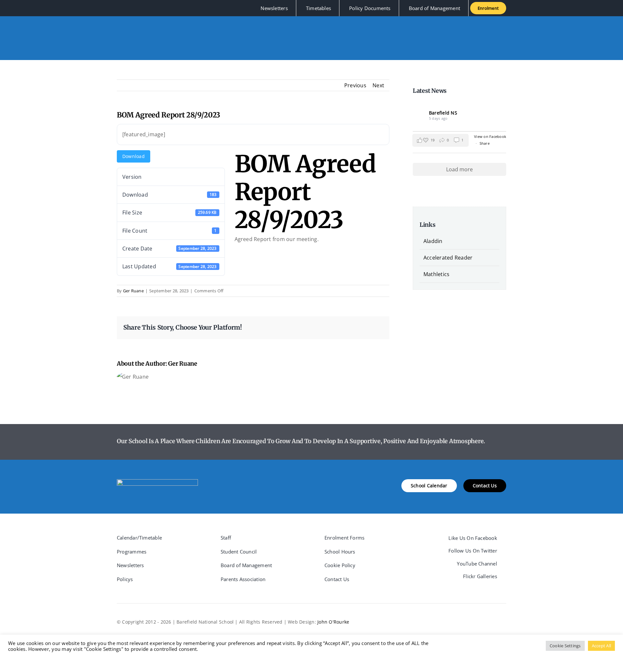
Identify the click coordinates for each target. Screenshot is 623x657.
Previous (355, 85)
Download (133, 156)
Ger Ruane (133, 291)
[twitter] (129, 8)
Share (485, 143)
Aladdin (433, 241)
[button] (440, 140)
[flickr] (150, 8)
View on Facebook (490, 136)
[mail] (161, 8)
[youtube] (139, 8)
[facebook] (119, 8)
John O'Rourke (333, 622)
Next (378, 85)
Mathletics (436, 274)
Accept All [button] (601, 646)
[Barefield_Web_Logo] (157, 481)
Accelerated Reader (447, 257)
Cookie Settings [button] (565, 646)
